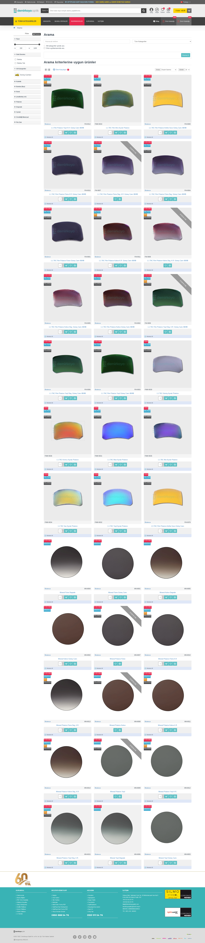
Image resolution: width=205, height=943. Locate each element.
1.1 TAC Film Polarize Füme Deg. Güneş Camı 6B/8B (167, 194)
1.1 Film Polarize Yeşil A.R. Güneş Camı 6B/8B (67, 128)
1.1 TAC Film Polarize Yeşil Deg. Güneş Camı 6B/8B (67, 393)
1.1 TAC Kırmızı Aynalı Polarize (68, 460)
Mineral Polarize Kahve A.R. (167, 725)
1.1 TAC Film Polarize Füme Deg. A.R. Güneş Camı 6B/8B (117, 194)
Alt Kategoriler (21, 69)
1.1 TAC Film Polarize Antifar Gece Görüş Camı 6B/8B (167, 128)
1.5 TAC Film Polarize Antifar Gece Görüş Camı (167, 526)
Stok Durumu (20, 54)
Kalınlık (18, 81)
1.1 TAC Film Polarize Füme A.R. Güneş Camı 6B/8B (67, 194)
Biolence (48, 124)
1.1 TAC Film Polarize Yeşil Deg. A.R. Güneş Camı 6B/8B (168, 327)
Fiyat (18, 39)
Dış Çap (19, 122)
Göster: (181, 70)
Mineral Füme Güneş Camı (117, 592)
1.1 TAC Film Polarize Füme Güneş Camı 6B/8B (67, 260)
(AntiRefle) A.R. (21, 97)
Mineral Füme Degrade (67, 592)
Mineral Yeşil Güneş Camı (168, 858)
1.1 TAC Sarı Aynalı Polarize (67, 526)
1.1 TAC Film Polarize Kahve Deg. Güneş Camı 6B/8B (67, 327)
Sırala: (158, 70)
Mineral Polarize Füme (117, 659)
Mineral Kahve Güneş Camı (67, 659)
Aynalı (18, 112)
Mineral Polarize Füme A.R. (167, 659)
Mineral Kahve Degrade (168, 592)
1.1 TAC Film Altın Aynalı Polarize (117, 128)
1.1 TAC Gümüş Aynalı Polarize (168, 393)
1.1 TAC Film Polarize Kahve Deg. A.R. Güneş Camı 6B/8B (167, 260)
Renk (18, 92)
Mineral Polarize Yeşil (117, 791)
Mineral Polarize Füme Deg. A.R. (67, 725)
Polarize (19, 102)
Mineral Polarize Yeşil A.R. (167, 791)
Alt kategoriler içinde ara (55, 46)
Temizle (37, 34)
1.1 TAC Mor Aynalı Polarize (167, 460)
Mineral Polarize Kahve (118, 725)
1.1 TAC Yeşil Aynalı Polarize (117, 526)
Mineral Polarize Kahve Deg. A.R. (67, 791)
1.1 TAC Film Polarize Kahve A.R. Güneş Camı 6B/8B (117, 260)
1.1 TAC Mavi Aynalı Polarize (117, 460)
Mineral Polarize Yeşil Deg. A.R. (68, 858)
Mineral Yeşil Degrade (117, 858)
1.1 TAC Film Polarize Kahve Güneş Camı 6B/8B (118, 327)
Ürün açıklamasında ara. (55, 48)
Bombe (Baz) (20, 86)
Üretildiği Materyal (22, 117)
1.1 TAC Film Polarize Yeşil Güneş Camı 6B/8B (117, 393)
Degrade (19, 107)
